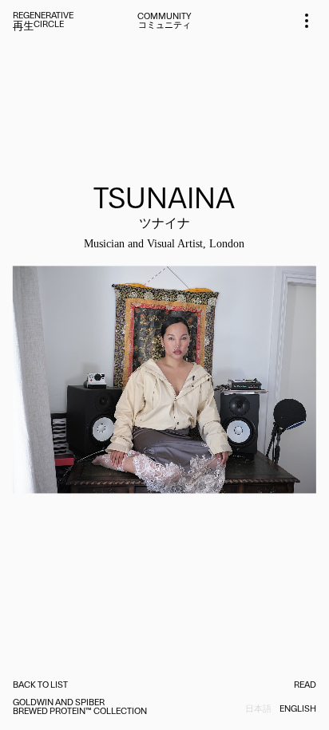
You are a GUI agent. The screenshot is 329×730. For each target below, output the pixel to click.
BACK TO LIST (40, 685)
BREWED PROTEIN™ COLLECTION (80, 712)
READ (305, 685)
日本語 (258, 709)
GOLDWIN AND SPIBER (59, 703)
